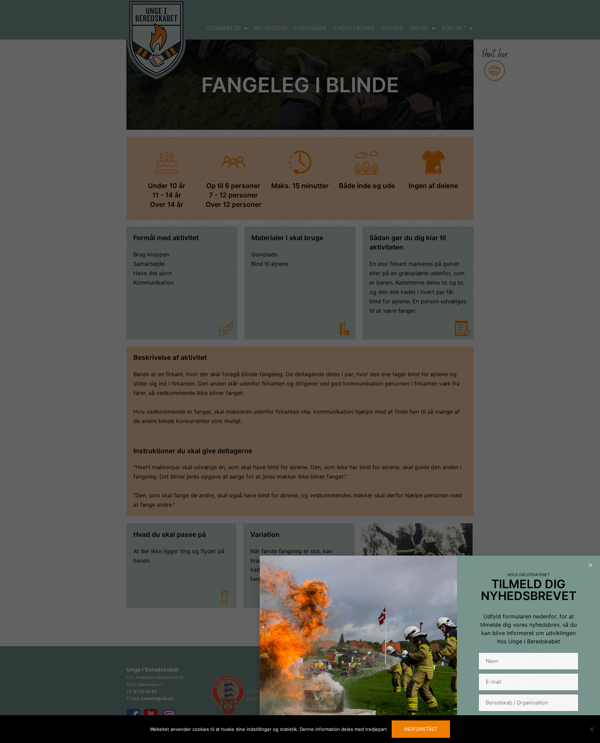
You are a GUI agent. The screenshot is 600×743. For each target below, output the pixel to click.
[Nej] (591, 729)
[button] (590, 565)
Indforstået (421, 729)
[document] (300, 371)
